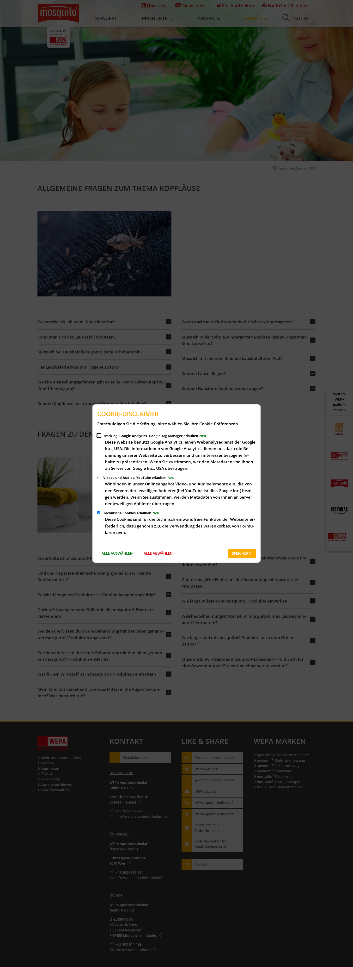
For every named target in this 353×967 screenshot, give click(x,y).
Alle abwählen (158, 553)
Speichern (241, 553)
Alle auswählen (117, 553)
